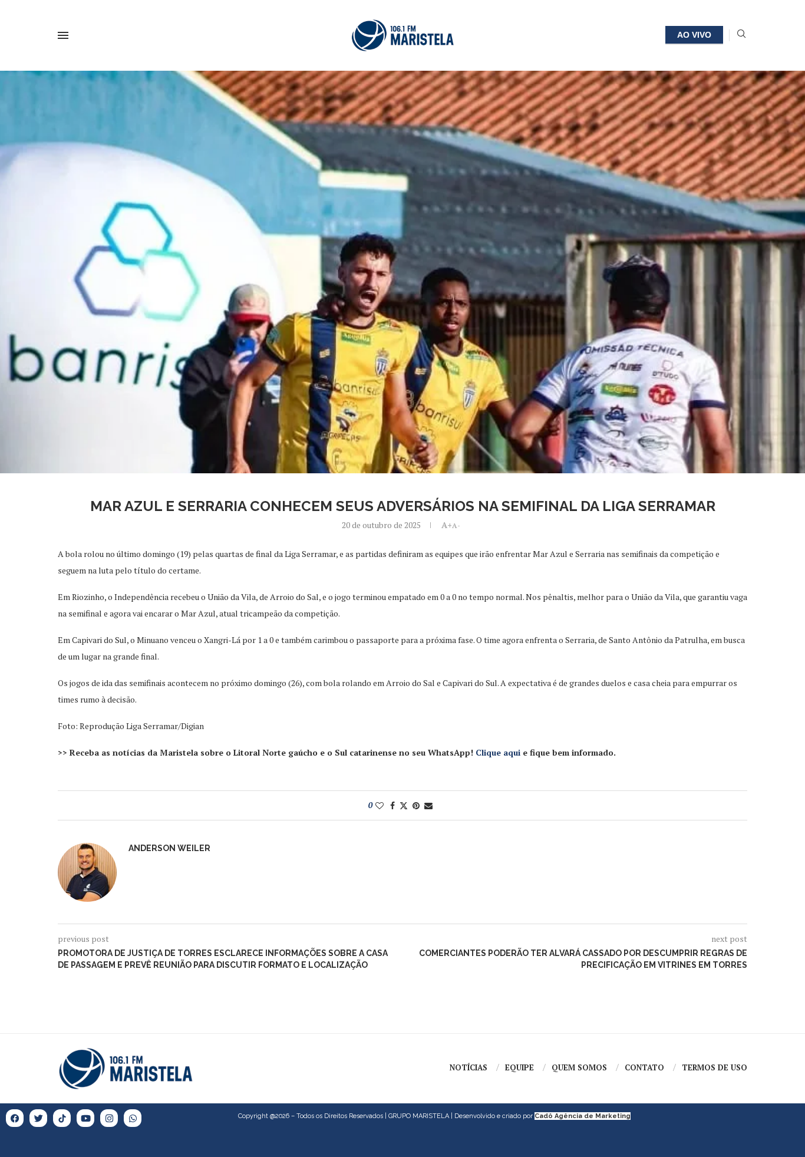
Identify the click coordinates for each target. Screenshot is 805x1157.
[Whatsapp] (132, 1118)
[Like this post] (379, 805)
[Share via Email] (428, 805)
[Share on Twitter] (404, 805)
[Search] (741, 35)
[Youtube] (85, 1118)
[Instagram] (109, 1118)
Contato (644, 1067)
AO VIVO (694, 34)
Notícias (468, 1067)
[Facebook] (15, 1118)
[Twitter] (38, 1118)
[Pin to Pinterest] (416, 805)
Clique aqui (498, 752)
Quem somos (579, 1067)
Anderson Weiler (169, 848)
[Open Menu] (63, 35)
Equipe (519, 1067)
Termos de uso (714, 1067)
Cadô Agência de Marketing (583, 1116)
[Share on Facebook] (392, 805)
